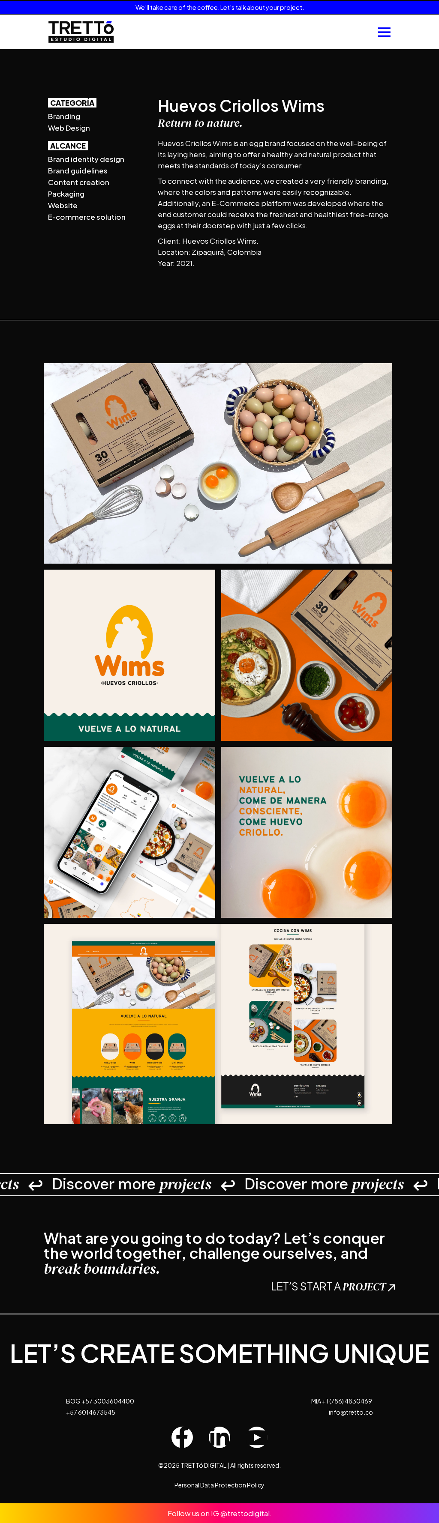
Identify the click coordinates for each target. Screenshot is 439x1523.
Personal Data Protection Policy (219, 1485)
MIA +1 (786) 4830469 (342, 1401)
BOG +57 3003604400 (100, 1401)
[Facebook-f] (182, 1437)
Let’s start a (328, 1286)
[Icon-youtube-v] (257, 1437)
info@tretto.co (351, 1412)
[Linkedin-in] (219, 1437)
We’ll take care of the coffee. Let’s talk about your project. (219, 7)
